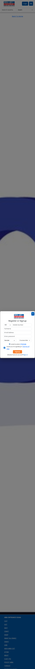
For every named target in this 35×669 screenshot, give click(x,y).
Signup (17, 352)
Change (23, 344)
